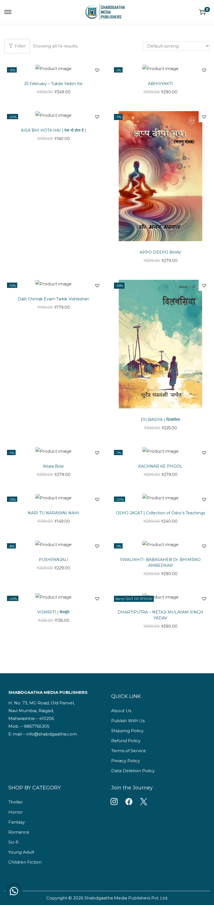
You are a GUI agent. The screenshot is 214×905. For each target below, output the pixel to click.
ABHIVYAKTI (160, 83)
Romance (18, 832)
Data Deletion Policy (133, 770)
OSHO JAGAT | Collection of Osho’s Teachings (160, 512)
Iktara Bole (53, 466)
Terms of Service (128, 750)
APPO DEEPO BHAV (160, 252)
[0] (202, 12)
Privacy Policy (125, 760)
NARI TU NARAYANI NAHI (53, 512)
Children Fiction (25, 862)
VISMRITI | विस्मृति (53, 612)
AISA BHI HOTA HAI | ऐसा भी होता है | (53, 130)
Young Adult (21, 852)
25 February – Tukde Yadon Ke (53, 83)
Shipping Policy (127, 730)
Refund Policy (125, 740)
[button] (97, 70)
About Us (121, 710)
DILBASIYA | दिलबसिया (160, 419)
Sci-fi (13, 842)
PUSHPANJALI (53, 559)
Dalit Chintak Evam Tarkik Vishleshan (53, 298)
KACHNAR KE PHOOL (160, 466)
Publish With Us (128, 720)
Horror (15, 812)
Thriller (15, 802)
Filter (20, 46)
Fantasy (16, 822)
